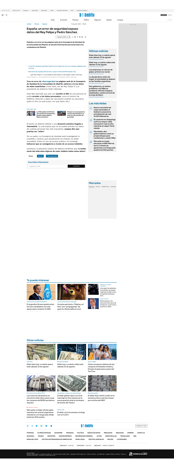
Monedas (91, 186)
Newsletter (169, 19)
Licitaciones (122, 439)
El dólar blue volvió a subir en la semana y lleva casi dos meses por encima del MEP (101, 398)
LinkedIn (41, 426)
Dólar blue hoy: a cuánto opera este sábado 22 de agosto (102, 56)
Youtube (46, 426)
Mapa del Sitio (32, 439)
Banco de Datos (94, 433)
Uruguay (120, 20)
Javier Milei (35, 10)
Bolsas (98, 186)
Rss (134, 436)
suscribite (163, 14)
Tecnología (125, 436)
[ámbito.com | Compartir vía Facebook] (75, 37)
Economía (63, 20)
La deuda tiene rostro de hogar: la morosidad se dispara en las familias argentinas (102, 79)
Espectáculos (111, 436)
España (44, 24)
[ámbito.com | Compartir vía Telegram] (82, 37)
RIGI (72, 10)
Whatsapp (51, 426)
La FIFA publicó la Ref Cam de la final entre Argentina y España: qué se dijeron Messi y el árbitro (46, 114)
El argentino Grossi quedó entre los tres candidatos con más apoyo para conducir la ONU (40, 306)
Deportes (51, 436)
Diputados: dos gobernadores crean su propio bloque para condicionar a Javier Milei (104, 134)
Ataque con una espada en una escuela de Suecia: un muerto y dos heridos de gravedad (76, 114)
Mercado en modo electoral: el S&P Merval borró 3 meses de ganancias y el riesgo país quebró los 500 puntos (104, 145)
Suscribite (76, 166)
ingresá (170, 14)
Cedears (113, 186)
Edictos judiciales (96, 439)
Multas (110, 439)
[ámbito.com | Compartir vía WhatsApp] (72, 37)
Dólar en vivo (16, 10)
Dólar (51, 10)
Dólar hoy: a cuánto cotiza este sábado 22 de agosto (102, 63)
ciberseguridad (49, 81)
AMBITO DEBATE (104, 445)
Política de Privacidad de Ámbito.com (57, 439)
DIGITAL (67, 445)
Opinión (109, 20)
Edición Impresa (65, 436)
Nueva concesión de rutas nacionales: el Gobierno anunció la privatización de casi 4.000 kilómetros (102, 111)
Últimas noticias (44, 433)
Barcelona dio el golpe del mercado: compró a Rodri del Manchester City (52, 72)
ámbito (29, 24)
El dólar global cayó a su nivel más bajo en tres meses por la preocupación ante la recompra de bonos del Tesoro (70, 399)
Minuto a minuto (33, 407)
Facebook (32, 426)
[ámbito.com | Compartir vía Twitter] (77, 37)
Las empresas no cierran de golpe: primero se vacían (101, 70)
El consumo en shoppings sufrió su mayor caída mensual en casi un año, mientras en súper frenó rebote (105, 123)
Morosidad (44, 10)
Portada (30, 433)
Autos (99, 436)
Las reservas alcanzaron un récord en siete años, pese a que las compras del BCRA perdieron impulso (41, 399)
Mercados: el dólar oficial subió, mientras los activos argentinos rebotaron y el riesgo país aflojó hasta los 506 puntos (40, 413)
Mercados (108, 433)
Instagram (36, 426)
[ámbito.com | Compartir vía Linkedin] (79, 37)
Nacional (30, 436)
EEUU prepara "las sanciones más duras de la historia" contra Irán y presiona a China (108, 304)
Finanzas (75, 20)
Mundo (37, 24)
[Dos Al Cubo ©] (138, 454)
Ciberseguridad (52, 156)
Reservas (25, 10)
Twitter (28, 426)
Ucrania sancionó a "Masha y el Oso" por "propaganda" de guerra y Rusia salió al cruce (70, 306)
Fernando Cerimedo (62, 10)
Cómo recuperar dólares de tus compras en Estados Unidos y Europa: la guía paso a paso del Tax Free (101, 368)
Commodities (105, 186)
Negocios (97, 20)
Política (86, 20)
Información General (84, 436)
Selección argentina (82, 10)
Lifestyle (141, 433)
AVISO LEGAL (80, 439)
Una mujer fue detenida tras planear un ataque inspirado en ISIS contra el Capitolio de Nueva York (108, 292)
